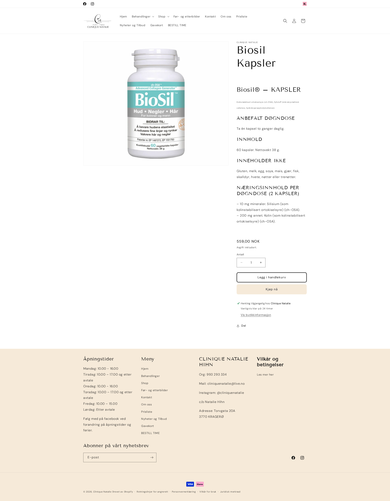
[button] (142, 16)
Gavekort (147, 426)
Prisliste (146, 412)
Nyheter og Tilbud (154, 419)
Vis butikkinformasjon (256, 315)
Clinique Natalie (102, 491)
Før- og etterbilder (154, 390)
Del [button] (243, 325)
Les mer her (265, 374)
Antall (240, 254)
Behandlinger (150, 376)
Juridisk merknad (230, 491)
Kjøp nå (272, 289)
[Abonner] (151, 457)
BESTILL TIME (150, 433)
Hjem (144, 368)
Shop (144, 383)
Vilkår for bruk (207, 491)
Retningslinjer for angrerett (152, 491)
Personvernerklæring (184, 491)
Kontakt (146, 397)
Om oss (146, 404)
